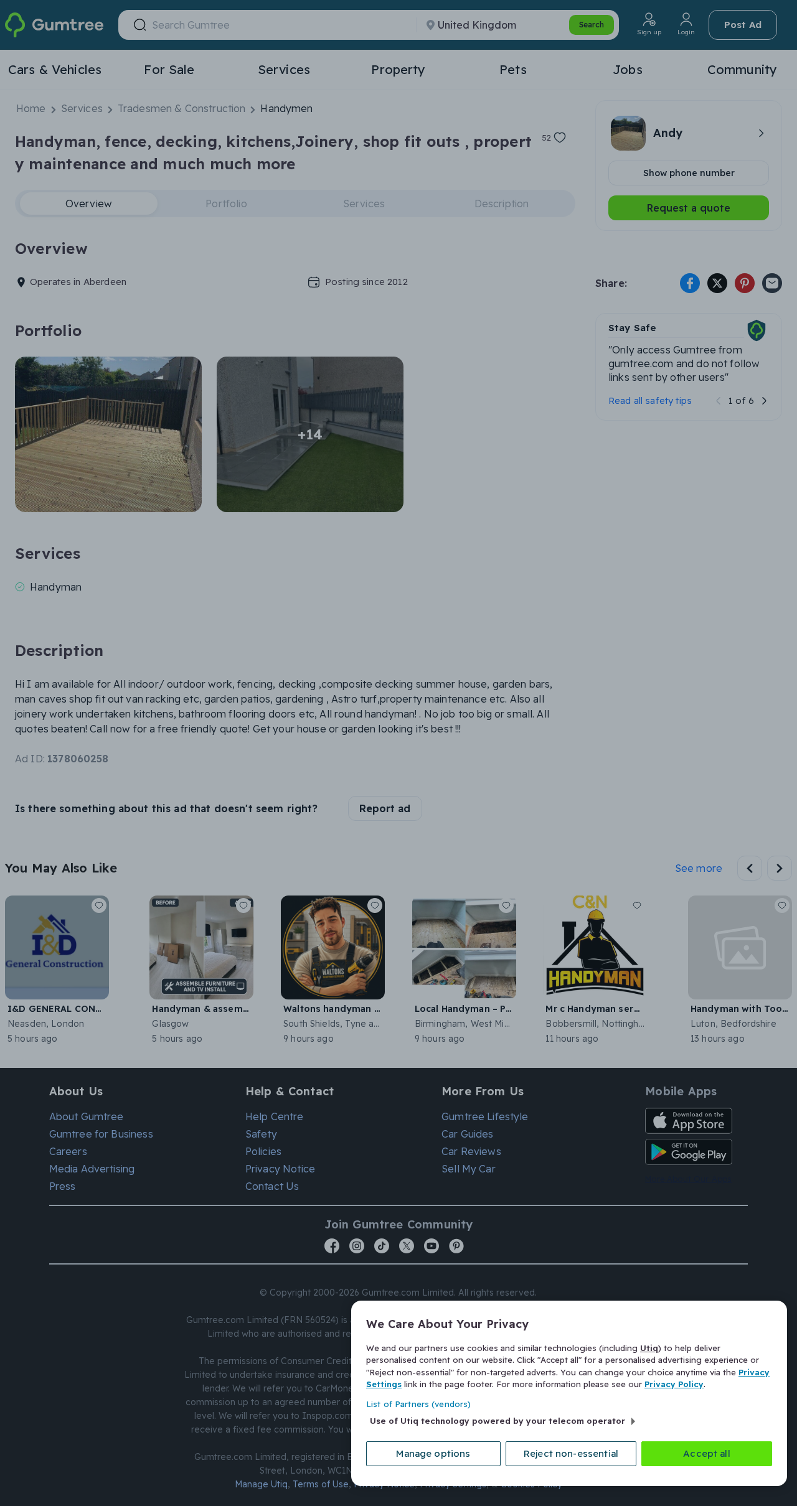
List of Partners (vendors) (418, 1404)
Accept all (706, 1453)
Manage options (433, 1453)
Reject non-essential (571, 1453)
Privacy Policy (674, 1384)
